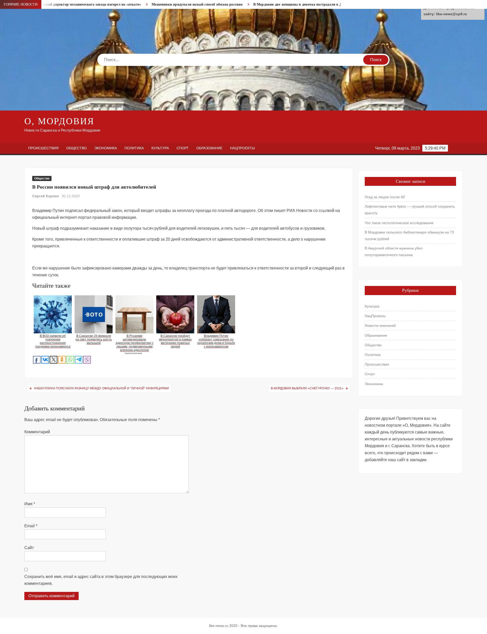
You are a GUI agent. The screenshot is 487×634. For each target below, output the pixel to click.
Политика (134, 148)
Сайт (29, 548)
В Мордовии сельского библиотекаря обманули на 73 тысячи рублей (409, 235)
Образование (209, 148)
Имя (29, 504)
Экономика (105, 148)
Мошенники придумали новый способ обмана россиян (167, 4)
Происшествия (43, 148)
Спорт (183, 148)
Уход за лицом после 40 (385, 197)
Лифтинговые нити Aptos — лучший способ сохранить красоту (410, 209)
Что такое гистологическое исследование (399, 223)
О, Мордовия (59, 121)
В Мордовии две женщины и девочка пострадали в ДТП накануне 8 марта (286, 4)
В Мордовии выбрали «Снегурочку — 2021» (307, 388)
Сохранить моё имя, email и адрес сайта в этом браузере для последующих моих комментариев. (101, 580)
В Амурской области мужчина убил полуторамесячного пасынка (394, 251)
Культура (160, 148)
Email (30, 526)
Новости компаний (380, 325)
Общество (76, 148)
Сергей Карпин (45, 196)
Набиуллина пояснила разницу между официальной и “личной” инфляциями (101, 388)
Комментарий (37, 432)
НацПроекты (242, 148)
